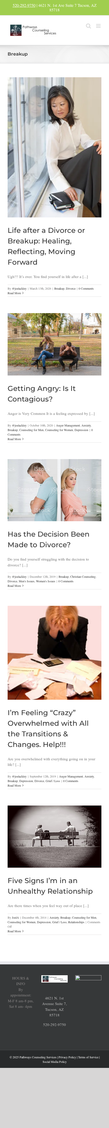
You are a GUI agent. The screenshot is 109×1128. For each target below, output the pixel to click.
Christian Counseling (83, 576)
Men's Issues (26, 581)
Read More (14, 293)
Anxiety (86, 425)
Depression (81, 430)
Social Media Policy (55, 1062)
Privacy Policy (67, 1057)
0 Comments (86, 288)
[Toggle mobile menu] (98, 26)
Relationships (76, 922)
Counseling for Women (59, 430)
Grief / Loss (53, 781)
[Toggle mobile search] (88, 26)
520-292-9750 (24, 5)
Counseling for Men (31, 430)
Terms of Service (88, 1057)
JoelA (15, 917)
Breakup (59, 288)
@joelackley (19, 288)
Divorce (71, 288)
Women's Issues (45, 581)
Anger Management (68, 425)
